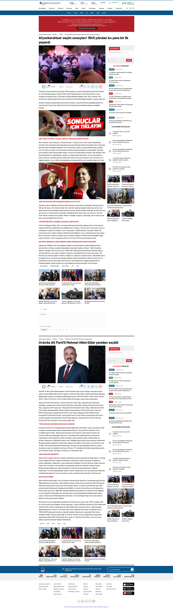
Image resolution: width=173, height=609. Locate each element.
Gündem (60, 8)
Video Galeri (99, 586)
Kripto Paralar (129, 576)
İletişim (73, 607)
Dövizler (85, 586)
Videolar (101, 8)
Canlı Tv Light (43, 589)
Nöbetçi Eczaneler (59, 589)
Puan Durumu (86, 576)
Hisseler (97, 576)
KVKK (91, 607)
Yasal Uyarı (106, 607)
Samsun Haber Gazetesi (45, 34)
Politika (104, 13)
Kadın (83, 8)
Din (87, 13)
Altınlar (85, 584)
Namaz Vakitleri (51, 576)
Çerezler (87, 607)
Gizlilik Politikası (80, 607)
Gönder (44, 329)
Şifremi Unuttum (111, 589)
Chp (73, 266)
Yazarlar (110, 8)
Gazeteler (119, 8)
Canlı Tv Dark (57, 584)
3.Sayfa (69, 13)
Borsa (41, 576)
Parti (77, 266)
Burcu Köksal (65, 266)
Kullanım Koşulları (97, 607)
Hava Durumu (74, 576)
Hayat (97, 13)
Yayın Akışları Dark (59, 586)
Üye (64, 523)
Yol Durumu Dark (43, 586)
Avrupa (75, 13)
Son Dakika (42, 8)
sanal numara (57, 594)
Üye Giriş (109, 584)
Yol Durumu (117, 576)
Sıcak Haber (99, 594)
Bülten (81, 13)
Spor (77, 8)
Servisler (52, 8)
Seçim (59, 523)
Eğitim (92, 13)
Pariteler (106, 576)
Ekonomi (69, 8)
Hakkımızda (68, 607)
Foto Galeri (92, 8)
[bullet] (63, 330)
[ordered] (60, 330)
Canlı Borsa (71, 584)
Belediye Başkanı (55, 266)
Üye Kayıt (109, 586)
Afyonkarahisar (44, 266)
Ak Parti (42, 523)
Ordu (48, 523)
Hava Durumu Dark (44, 584)
